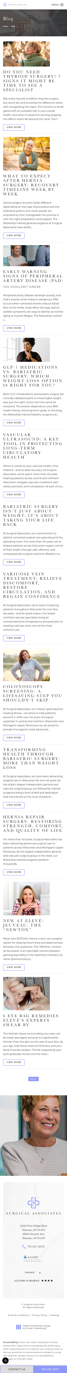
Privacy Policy (39, 1315)
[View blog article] (26, 53)
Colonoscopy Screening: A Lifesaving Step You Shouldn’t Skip (33, 693)
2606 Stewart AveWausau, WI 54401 (33, 1236)
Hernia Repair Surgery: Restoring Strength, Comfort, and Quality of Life (33, 823)
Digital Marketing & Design (37, 1327)
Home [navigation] (5, 26)
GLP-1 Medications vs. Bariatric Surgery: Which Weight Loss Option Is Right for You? (33, 376)
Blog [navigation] (13, 26)
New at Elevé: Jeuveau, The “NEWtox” (23, 925)
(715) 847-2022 (24, 1359)
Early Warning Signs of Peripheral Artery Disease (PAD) (33, 279)
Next (33, 1079)
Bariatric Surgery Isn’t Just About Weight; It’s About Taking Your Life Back (31, 515)
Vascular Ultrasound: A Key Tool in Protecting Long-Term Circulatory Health (33, 446)
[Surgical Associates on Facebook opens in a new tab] (40, 1273)
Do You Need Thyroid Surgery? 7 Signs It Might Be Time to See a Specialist (32, 80)
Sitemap (54, 1315)
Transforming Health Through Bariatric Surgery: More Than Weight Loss (31, 758)
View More (14, 127)
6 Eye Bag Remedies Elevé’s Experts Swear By (31, 1020)
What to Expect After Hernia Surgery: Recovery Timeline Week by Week (31, 184)
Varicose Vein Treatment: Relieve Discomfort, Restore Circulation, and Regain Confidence (33, 585)
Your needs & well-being (33, 1163)
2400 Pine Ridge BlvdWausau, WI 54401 (33, 1227)
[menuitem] (40, 1273)
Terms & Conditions (18, 1315)
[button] (5, 1360)
